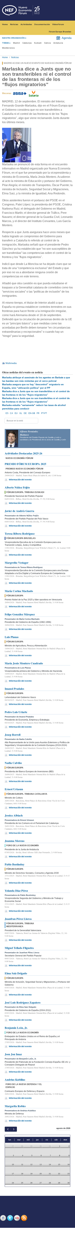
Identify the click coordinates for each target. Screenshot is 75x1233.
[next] (14, 1129)
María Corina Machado (19, 591)
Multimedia (11, 363)
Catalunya (27, 43)
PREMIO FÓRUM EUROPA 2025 (25, 464)
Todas (5, 43)
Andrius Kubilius (15, 1080)
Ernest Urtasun (14, 789)
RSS (24, 1218)
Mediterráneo (8, 48)
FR (38, 413)
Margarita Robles (15, 1106)
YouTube (17, 1218)
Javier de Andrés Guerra (19, 511)
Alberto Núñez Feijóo (17, 487)
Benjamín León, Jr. (16, 1028)
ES (7, 413)
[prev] (8, 1129)
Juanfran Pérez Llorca (18, 919)
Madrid (16, 43)
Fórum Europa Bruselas (60, 32)
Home (5, 24)
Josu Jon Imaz (13, 1054)
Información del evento (20, 480)
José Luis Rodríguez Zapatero (22, 1002)
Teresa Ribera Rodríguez (20, 533)
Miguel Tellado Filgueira (19, 948)
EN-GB (31, 413)
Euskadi (38, 43)
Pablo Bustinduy (14, 864)
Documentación (42, 24)
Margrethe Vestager (16, 563)
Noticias (14, 24)
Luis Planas (11, 637)
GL (20, 413)
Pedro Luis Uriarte (16, 712)
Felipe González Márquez (20, 614)
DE (25, 413)
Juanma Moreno (14, 841)
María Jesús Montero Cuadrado (24, 663)
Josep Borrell (12, 735)
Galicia (47, 43)
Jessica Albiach (14, 815)
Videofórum (58, 24)
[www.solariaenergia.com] (33, 93)
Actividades (26, 24)
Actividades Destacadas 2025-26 (23, 453)
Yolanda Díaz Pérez (16, 891)
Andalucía (58, 43)
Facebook (3, 1218)
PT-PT (44, 413)
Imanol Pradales (14, 689)
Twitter (10, 1218)
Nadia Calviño (13, 763)
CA (11, 413)
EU (16, 413)
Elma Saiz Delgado (16, 973)
